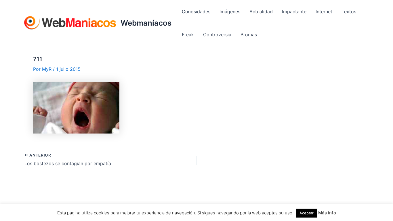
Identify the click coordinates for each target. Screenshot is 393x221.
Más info (327, 213)
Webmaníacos (146, 22)
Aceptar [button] (306, 213)
